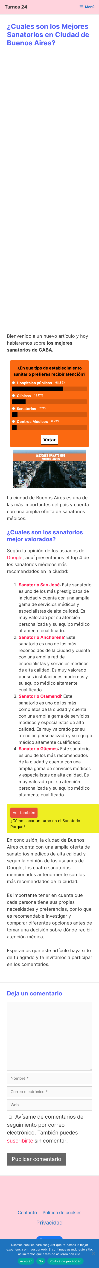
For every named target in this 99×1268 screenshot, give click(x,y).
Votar (49, 439)
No (41, 1261)
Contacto (27, 1212)
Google (15, 557)
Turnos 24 (16, 7)
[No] (93, 1253)
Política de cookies (62, 1212)
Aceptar (26, 1261)
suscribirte (20, 1140)
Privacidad (49, 1222)
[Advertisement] (49, 119)
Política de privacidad (65, 1261)
